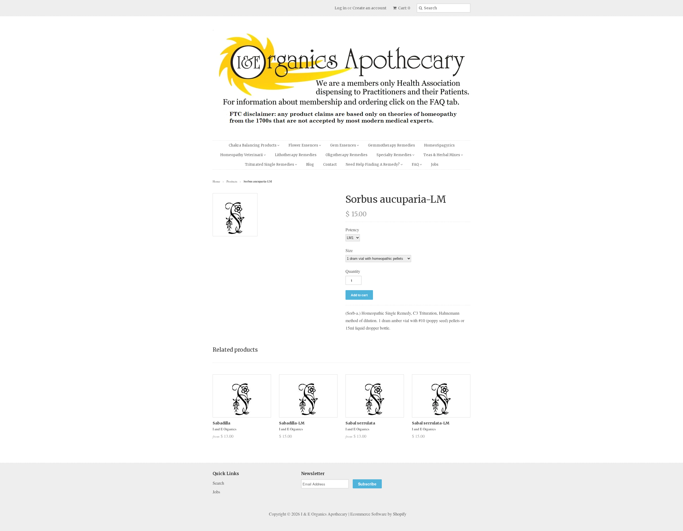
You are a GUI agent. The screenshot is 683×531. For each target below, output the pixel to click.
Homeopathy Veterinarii (242, 155)
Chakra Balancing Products (253, 145)
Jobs (434, 164)
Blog (310, 164)
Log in (341, 8)
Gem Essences (343, 145)
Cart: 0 (403, 8)
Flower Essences (303, 145)
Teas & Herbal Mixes (442, 155)
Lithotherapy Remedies (295, 155)
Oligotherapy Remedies (346, 155)
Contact (330, 164)
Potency (352, 229)
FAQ (416, 164)
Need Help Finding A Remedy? (373, 164)
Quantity (353, 271)
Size (349, 250)
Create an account (369, 8)
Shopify (399, 514)
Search (218, 483)
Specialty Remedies (394, 155)
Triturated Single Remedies (270, 164)
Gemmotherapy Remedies (391, 145)
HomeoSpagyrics (439, 145)
